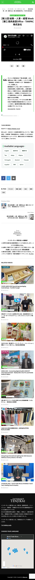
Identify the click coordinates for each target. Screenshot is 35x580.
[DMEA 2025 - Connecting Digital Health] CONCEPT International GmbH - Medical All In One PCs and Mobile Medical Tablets (17, 372)
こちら (32, 254)
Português (8, 160)
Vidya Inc (25, 577)
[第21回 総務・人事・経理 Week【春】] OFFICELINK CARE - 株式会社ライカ (17, 217)
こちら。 (21, 245)
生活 (4, 192)
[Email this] (13, 178)
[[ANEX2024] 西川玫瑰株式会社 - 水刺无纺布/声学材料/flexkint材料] (17, 417)
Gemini (18, 109)
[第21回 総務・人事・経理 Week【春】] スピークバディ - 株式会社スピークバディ (20, 205)
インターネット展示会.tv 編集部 (17, 240)
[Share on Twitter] (8, 178)
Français (26, 160)
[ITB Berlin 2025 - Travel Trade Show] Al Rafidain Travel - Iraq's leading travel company (17, 484)
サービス (11, 189)
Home (3, 9)
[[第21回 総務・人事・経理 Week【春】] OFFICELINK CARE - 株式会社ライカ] (31, 217)
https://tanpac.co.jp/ (14, 128)
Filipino (21, 155)
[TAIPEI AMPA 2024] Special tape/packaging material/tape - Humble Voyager (13, 287)
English (7, 151)
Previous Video (5, 201)
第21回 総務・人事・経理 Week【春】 (16, 9)
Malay (12, 155)
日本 (26, 189)
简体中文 (15, 151)
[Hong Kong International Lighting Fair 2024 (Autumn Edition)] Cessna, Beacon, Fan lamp (16, 456)
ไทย (6, 155)
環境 (31, 189)
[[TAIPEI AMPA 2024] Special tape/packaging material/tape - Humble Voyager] (17, 275)
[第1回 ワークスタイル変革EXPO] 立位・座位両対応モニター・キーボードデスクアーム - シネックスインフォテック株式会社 (17, 315)
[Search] (33, 2)
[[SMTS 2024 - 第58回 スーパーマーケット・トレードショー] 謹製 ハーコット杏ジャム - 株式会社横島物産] (17, 332)
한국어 (21, 164)
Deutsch (17, 160)
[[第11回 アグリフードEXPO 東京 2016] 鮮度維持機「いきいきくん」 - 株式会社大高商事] (17, 389)
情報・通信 (18, 189)
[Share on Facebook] (3, 178)
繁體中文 (24, 151)
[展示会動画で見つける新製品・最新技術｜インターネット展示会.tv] (17, 2)
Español (7, 164)
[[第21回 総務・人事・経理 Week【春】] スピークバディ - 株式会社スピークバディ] (3, 205)
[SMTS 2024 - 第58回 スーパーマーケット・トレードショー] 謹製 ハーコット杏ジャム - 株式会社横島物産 (17, 344)
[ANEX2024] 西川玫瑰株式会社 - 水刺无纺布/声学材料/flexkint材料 (15, 429)
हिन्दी (15, 164)
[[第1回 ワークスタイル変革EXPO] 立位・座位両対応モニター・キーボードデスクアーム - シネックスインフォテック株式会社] (17, 302)
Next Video (31, 212)
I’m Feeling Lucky (6, 525)
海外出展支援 (25, 249)
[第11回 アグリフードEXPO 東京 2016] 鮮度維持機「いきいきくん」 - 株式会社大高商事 (17, 401)
